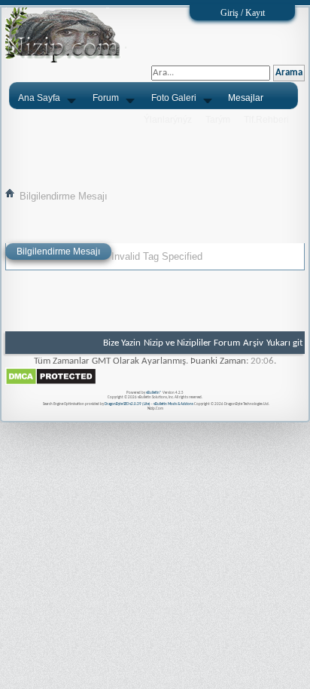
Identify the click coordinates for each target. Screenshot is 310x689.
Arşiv (253, 343)
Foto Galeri (173, 98)
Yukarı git (284, 343)
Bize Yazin (122, 343)
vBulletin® (154, 393)
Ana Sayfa (39, 98)
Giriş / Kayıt (242, 13)
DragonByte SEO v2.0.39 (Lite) (127, 404)
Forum (106, 98)
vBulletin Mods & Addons (173, 404)
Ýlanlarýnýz (168, 119)
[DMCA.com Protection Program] (50, 383)
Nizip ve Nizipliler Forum (192, 343)
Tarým (217, 119)
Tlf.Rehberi (266, 119)
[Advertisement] (155, 148)
